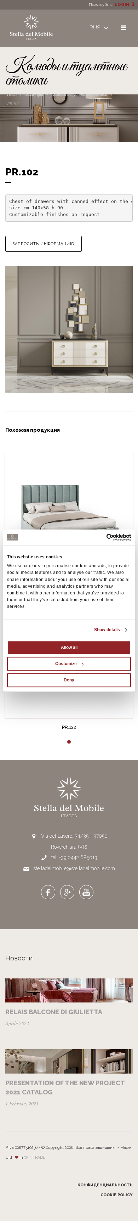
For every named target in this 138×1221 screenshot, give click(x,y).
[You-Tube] (86, 891)
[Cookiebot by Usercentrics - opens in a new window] (100, 537)
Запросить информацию (43, 244)
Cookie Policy (116, 1195)
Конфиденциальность (105, 1185)
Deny (69, 680)
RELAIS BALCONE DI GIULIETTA (53, 1012)
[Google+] (67, 891)
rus (96, 27)
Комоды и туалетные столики (79, 94)
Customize (66, 663)
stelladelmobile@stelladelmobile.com (74, 868)
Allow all (69, 647)
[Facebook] (48, 891)
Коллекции (33, 94)
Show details (107, 629)
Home (12, 94)
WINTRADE (34, 1157)
